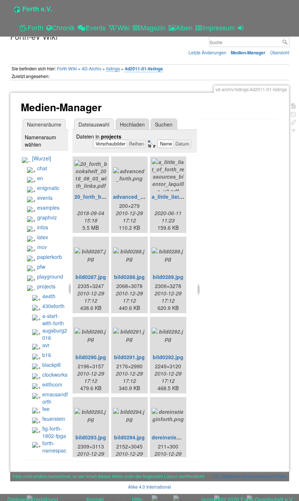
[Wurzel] (41, 158)
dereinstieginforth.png (180, 437)
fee (46, 408)
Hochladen (132, 124)
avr (46, 345)
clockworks (54, 374)
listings (113, 68)
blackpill (51, 364)
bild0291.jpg (129, 357)
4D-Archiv (91, 68)
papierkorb (49, 256)
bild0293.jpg (90, 437)
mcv (42, 246)
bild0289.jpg (168, 276)
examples (48, 207)
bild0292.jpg (168, 357)
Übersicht (279, 52)
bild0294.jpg (129, 437)
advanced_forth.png (138, 196)
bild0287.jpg (90, 276)
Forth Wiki (67, 68)
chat (42, 168)
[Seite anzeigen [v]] (293, 105)
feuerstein (53, 418)
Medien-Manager (248, 52)
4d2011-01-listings (144, 68)
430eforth (53, 306)
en (40, 178)
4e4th (48, 296)
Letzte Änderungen (207, 52)
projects (46, 286)
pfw (41, 266)
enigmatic (48, 187)
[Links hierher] (293, 121)
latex (42, 237)
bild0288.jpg (129, 276)
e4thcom (52, 384)
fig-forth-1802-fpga (54, 432)
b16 (46, 354)
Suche (285, 41)
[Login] (241, 27)
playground (50, 276)
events (45, 197)
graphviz (47, 217)
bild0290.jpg (90, 357)
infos (42, 227)
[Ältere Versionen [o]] (293, 113)
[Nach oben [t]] (293, 130)
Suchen (163, 124)
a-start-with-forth (53, 319)
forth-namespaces (49, 450)
